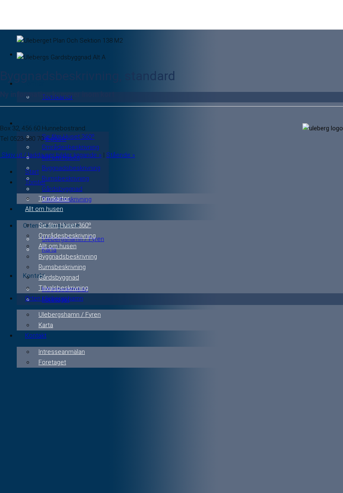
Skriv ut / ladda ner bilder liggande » (51, 155)
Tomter (35, 182)
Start (32, 171)
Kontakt (35, 335)
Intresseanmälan (61, 352)
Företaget (52, 362)
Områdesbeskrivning (70, 147)
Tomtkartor (53, 198)
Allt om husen (44, 209)
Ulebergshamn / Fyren (69, 314)
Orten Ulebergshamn (54, 298)
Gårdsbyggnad (62, 189)
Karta (45, 325)
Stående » (120, 155)
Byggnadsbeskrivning (71, 168)
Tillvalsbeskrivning (63, 288)
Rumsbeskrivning (65, 178)
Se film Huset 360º (68, 136)
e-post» (56, 138)
